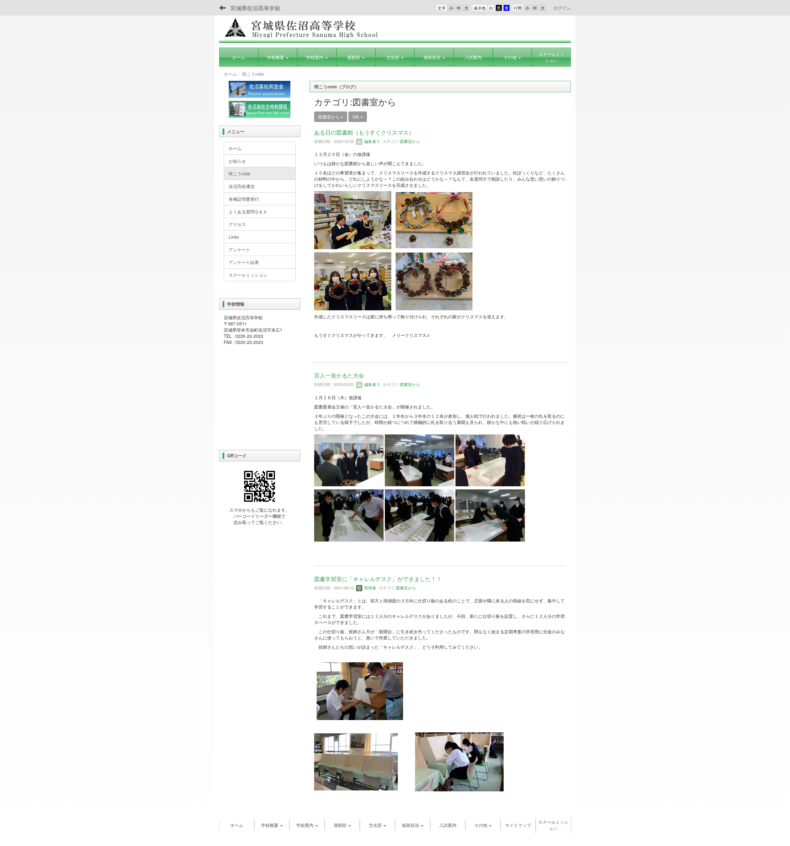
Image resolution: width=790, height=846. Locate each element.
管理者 (369, 588)
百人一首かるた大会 (339, 375)
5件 (356, 117)
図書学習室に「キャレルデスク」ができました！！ (378, 579)
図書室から (410, 141)
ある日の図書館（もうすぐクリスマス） (364, 132)
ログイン (562, 8)
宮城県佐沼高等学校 (255, 8)
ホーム (230, 74)
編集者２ (371, 141)
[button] (278, 57)
